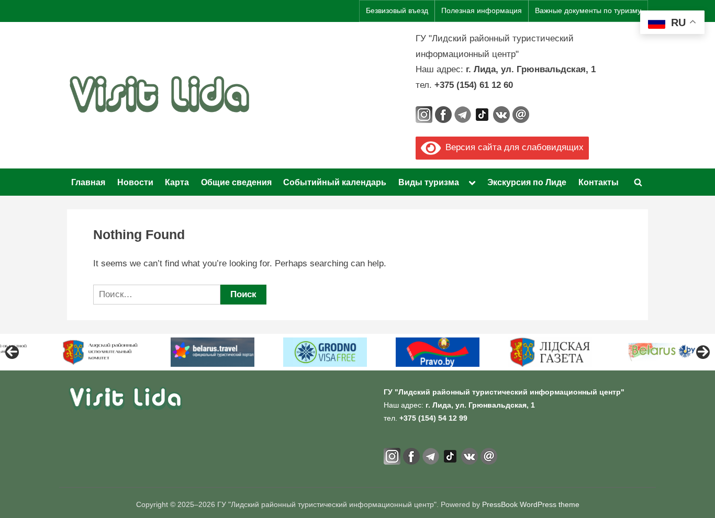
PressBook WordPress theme (530, 505)
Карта (177, 182)
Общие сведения (236, 182)
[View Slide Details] (100, 352)
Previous (12, 352)
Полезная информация (481, 11)
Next (703, 352)
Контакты (598, 182)
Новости (135, 182)
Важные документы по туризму (588, 11)
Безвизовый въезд (397, 11)
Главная (88, 182)
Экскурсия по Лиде (526, 182)
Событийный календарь (334, 182)
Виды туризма (428, 182)
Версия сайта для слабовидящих (512, 147)
